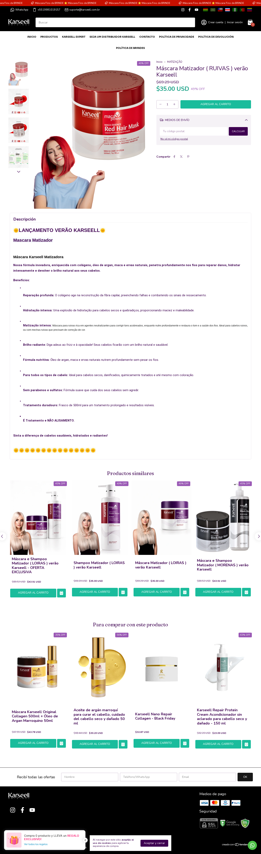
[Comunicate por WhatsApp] (252, 845)
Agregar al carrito (33, 593)
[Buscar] (189, 22)
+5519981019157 (49, 10)
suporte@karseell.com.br (84, 10)
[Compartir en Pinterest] (188, 156)
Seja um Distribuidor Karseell (112, 36)
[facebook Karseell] (189, 9)
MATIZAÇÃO (174, 62)
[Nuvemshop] (237, 845)
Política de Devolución (216, 36)
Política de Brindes (130, 47)
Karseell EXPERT (73, 36)
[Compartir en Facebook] (174, 156)
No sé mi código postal (174, 139)
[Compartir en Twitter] (181, 156)
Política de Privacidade (176, 36)
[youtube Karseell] (196, 9)
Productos (49, 36)
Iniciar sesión (235, 22)
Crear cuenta (215, 22)
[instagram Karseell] (182, 9)
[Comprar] (61, 593)
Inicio (31, 36)
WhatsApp (21, 10)
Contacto (147, 36)
